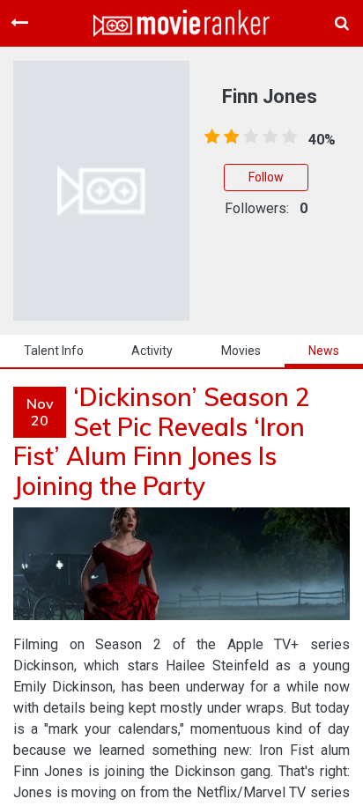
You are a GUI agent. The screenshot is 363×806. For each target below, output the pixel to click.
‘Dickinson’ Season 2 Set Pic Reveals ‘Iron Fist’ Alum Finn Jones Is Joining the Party (161, 441)
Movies (241, 351)
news (323, 351)
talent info (54, 351)
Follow (266, 177)
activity (152, 351)
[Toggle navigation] (19, 23)
